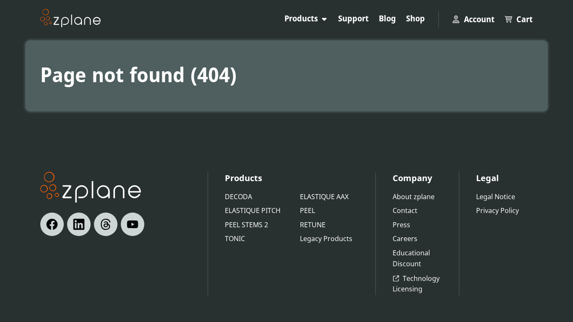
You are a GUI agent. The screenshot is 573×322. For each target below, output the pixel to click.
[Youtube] (132, 224)
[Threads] (105, 224)
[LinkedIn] (79, 224)
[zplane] (70, 18)
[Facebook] (52, 224)
